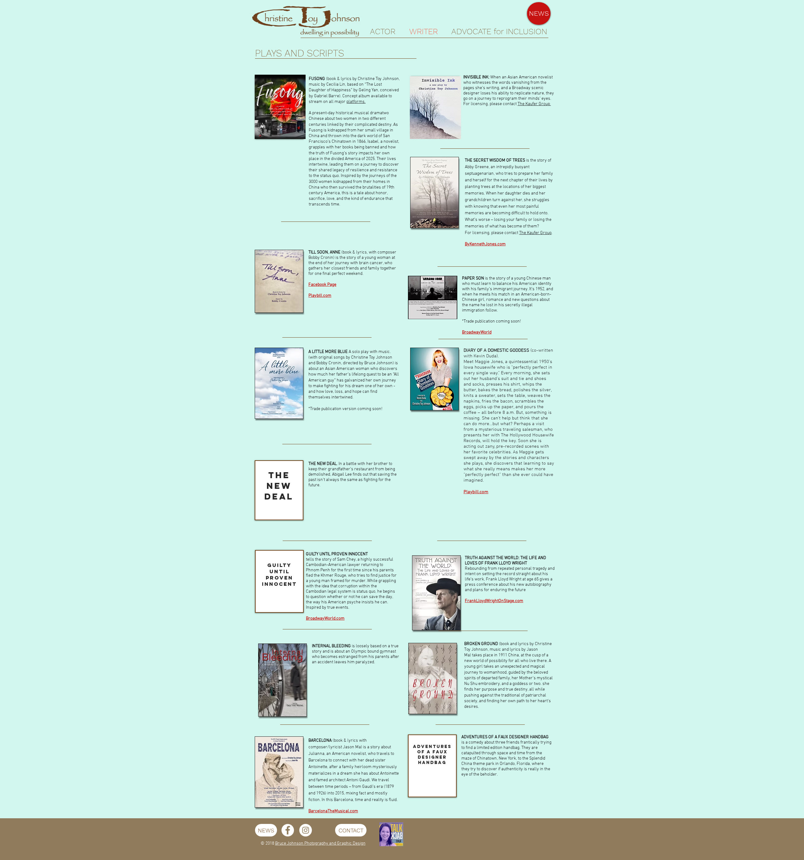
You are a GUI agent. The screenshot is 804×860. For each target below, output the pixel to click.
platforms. (356, 101)
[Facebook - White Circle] (287, 830)
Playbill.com (319, 295)
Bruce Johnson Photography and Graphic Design (320, 843)
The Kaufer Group (534, 104)
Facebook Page (322, 284)
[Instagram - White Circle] (305, 830)
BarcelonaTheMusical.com (333, 811)
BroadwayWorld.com (325, 618)
